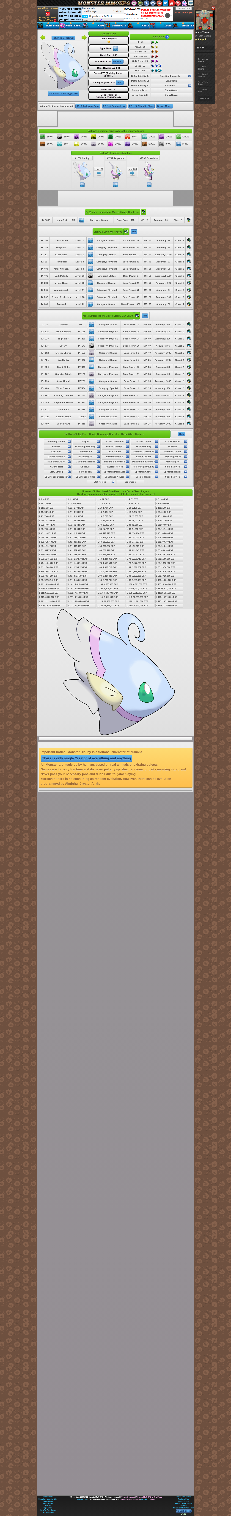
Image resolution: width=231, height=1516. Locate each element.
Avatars (48, 1506)
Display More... (164, 106)
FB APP (144, 1499)
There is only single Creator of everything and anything (86, 758)
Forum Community (183, 1497)
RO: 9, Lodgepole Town (88, 106)
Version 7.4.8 (183, 8)
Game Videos (183, 1501)
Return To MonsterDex (63, 38)
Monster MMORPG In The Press (149, 1497)
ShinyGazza (171, 90)
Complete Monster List (47, 1499)
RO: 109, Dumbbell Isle (114, 106)
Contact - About (128, 1497)
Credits (152, 1499)
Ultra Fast (117, 61)
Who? (120, 82)
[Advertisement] (115, 14)
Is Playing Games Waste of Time (47, 19)
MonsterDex (48, 1503)
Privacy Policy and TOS (130, 1499)
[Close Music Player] (213, 8)
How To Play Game (48, 1510)
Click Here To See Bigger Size (63, 93)
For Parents (48, 1497)
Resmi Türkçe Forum (183, 1503)
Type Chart (47, 1508)
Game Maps (48, 1501)
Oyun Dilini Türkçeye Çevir (48, 9)
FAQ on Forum (48, 1512)
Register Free (183, 1499)
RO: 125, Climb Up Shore (141, 106)
